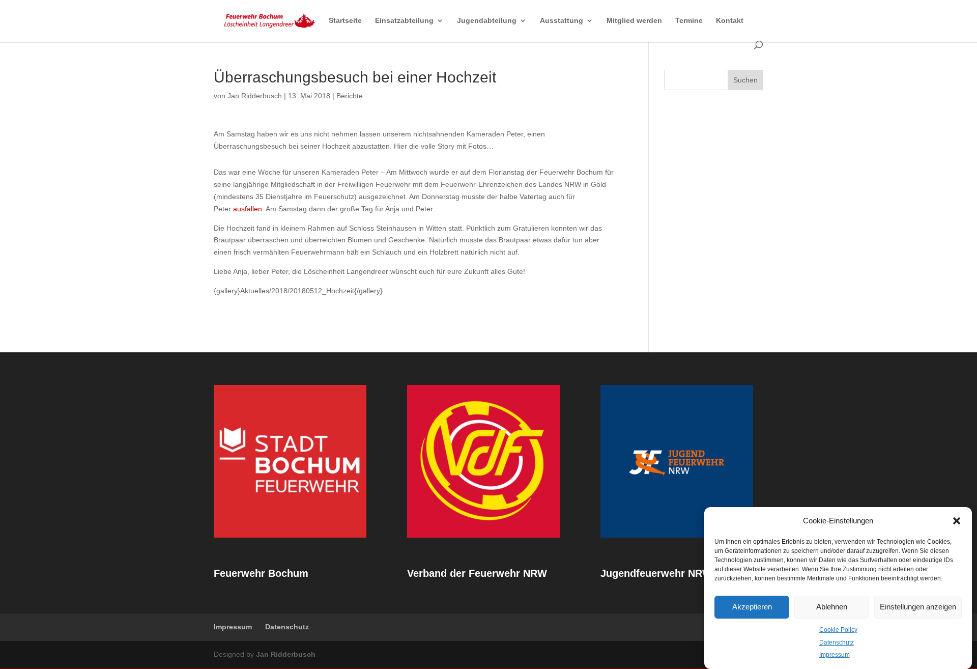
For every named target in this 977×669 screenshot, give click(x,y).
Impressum (834, 654)
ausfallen (247, 209)
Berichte (349, 96)
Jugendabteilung (486, 20)
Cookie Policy (838, 629)
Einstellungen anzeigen (918, 606)
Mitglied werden (634, 20)
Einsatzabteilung (404, 20)
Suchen (745, 80)
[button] (957, 521)
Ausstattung (561, 20)
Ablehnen (831, 606)
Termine (689, 20)
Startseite (345, 20)
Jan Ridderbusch (254, 96)
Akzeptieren (752, 606)
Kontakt (729, 20)
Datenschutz (836, 642)
